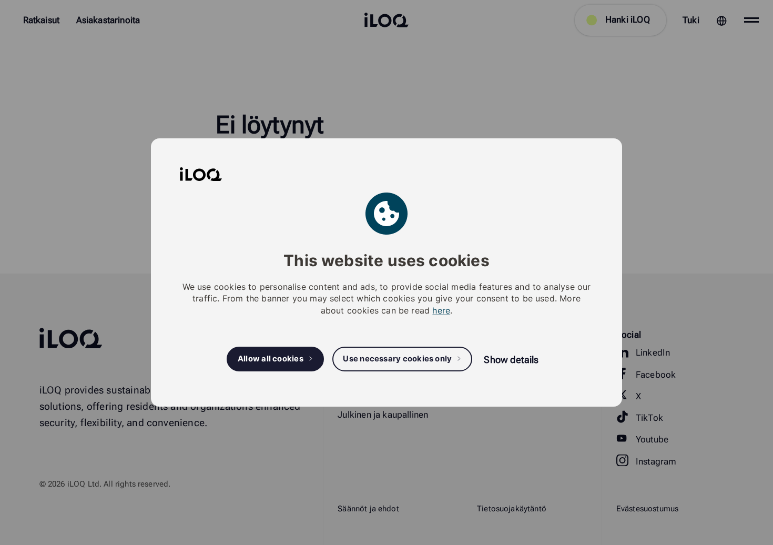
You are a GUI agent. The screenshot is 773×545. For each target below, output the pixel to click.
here (441, 310)
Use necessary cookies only (397, 359)
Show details (511, 359)
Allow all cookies (270, 359)
